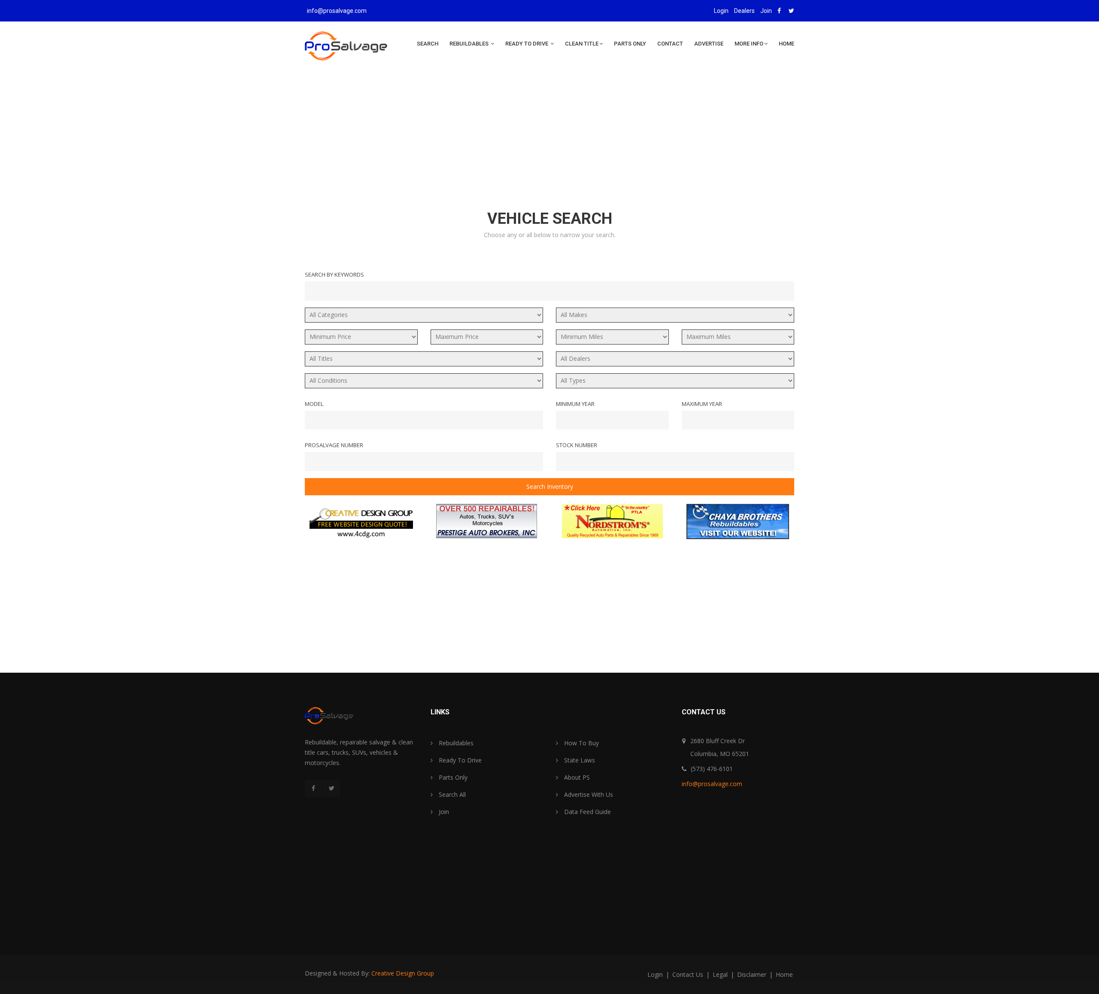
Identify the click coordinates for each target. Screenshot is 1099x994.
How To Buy (580, 743)
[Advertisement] (549, 142)
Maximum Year (702, 404)
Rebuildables (469, 43)
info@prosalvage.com (337, 10)
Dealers (744, 10)
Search (427, 43)
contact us (688, 974)
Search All (451, 794)
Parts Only (630, 43)
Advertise (708, 43)
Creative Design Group (402, 973)
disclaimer (752, 974)
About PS (576, 777)
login (656, 974)
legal (721, 974)
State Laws (578, 760)
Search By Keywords (334, 274)
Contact (670, 43)
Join (766, 10)
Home (786, 43)
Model (314, 404)
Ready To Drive (527, 43)
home (784, 974)
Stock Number (576, 445)
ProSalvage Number (334, 445)
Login (721, 10)
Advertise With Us (587, 794)
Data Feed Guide (586, 812)
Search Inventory (549, 486)
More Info (749, 43)
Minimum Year (575, 404)
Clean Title (581, 43)
